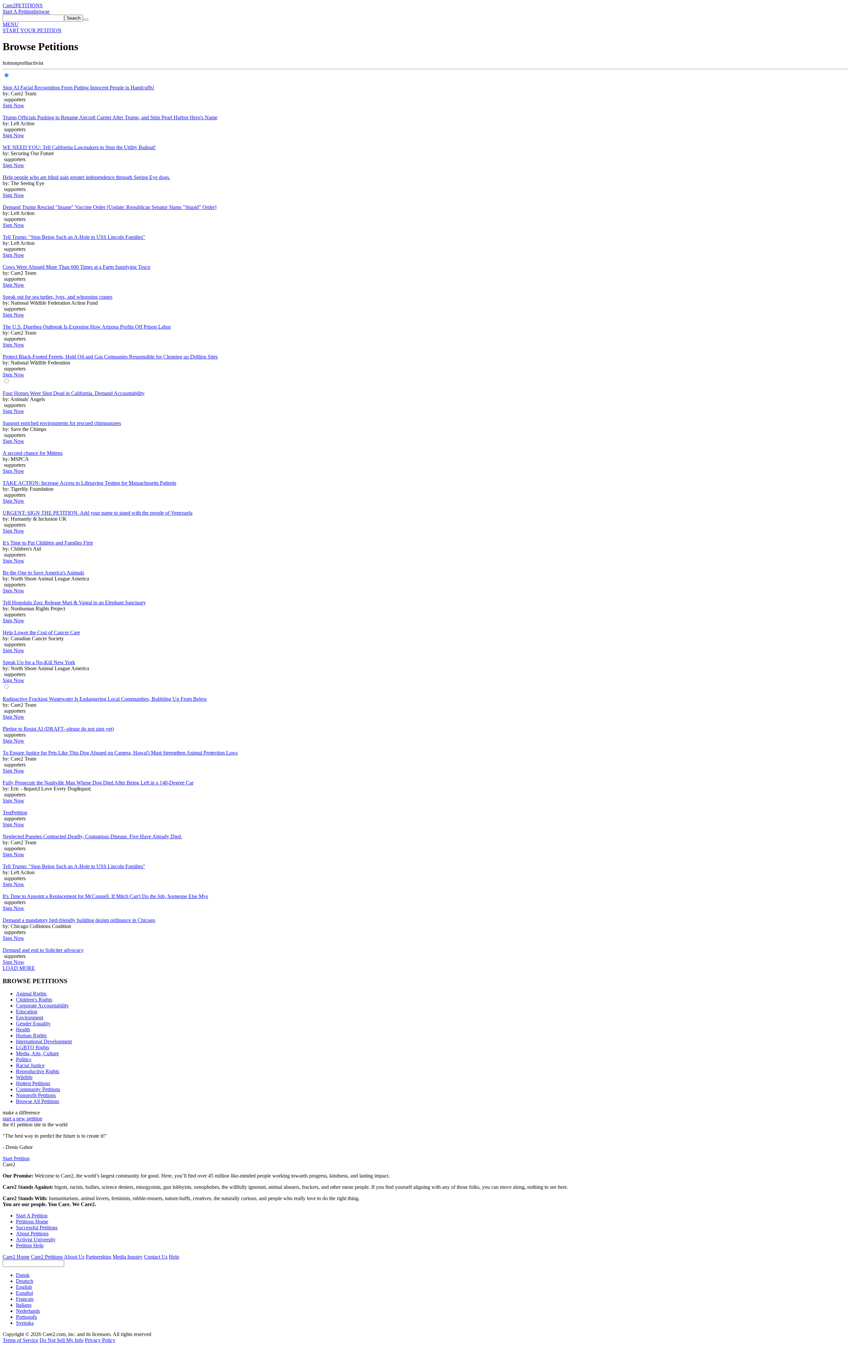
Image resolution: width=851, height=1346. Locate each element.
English (24, 1287)
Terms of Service (20, 1340)
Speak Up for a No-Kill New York (39, 662)
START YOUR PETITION (32, 30)
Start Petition (16, 1158)
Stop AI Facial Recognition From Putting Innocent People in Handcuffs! (78, 87)
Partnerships (98, 1257)
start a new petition (22, 1118)
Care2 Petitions (47, 1257)
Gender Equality (33, 1023)
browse (42, 11)
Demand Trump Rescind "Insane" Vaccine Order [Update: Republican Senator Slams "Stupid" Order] (109, 207)
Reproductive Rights (37, 1071)
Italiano (24, 1305)
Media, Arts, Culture (37, 1053)
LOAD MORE (19, 968)
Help (174, 1257)
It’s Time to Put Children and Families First (48, 543)
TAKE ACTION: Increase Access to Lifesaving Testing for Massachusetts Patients (89, 483)
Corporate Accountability (42, 1005)
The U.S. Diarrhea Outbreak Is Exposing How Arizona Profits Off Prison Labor (87, 327)
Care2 (9, 5)
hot (6, 63)
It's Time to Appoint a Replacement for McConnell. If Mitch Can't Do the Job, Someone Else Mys (105, 896)
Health (23, 1029)
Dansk (23, 1275)
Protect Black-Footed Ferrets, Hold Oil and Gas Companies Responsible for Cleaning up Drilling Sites (110, 357)
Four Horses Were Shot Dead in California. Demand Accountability (74, 393)
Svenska (25, 1323)
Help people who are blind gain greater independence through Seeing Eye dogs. (86, 177)
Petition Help (30, 1245)
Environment (29, 1017)
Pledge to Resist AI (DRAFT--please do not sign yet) (58, 729)
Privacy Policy (100, 1340)
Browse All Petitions (37, 1101)
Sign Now (13, 105)
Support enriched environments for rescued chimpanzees (62, 423)
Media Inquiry (128, 1257)
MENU (11, 24)
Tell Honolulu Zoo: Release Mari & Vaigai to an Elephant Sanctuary (74, 602)
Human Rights (31, 1035)
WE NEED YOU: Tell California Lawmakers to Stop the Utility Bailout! (79, 147)
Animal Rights (31, 993)
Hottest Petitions (33, 1083)
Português (26, 1317)
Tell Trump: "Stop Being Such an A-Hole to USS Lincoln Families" (74, 237)
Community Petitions (38, 1089)
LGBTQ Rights (32, 1047)
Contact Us (156, 1257)
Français (25, 1299)
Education (26, 1011)
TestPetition (15, 812)
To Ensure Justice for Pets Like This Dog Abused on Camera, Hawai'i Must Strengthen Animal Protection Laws (120, 753)
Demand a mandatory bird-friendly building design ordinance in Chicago (79, 920)
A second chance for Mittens (32, 453)
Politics (23, 1059)
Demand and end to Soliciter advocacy (43, 950)
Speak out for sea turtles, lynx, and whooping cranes (57, 297)
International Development (44, 1041)
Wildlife (24, 1077)
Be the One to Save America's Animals (43, 572)
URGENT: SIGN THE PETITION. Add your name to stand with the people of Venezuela (97, 513)
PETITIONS (29, 5)
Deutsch (24, 1281)
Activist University (36, 1239)
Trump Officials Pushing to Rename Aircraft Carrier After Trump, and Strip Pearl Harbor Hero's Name (110, 117)
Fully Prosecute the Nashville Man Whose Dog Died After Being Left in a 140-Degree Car (98, 782)
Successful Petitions (37, 1227)
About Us (74, 1257)
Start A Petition (18, 11)
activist (36, 63)
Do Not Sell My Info (61, 1340)
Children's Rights (34, 999)
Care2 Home (16, 1257)
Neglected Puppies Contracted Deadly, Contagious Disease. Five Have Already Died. (92, 836)
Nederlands (28, 1311)
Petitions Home (32, 1221)
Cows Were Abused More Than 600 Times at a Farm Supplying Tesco (76, 267)
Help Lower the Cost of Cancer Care (41, 632)
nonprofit (19, 63)
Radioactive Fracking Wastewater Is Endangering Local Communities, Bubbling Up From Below (105, 699)
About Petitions (32, 1233)
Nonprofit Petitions (36, 1095)
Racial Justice (30, 1065)
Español (24, 1293)
